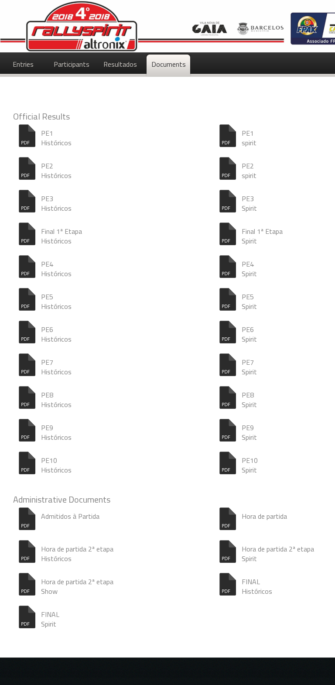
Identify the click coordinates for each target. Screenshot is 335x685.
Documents (168, 64)
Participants (71, 64)
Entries (23, 64)
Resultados (120, 64)
